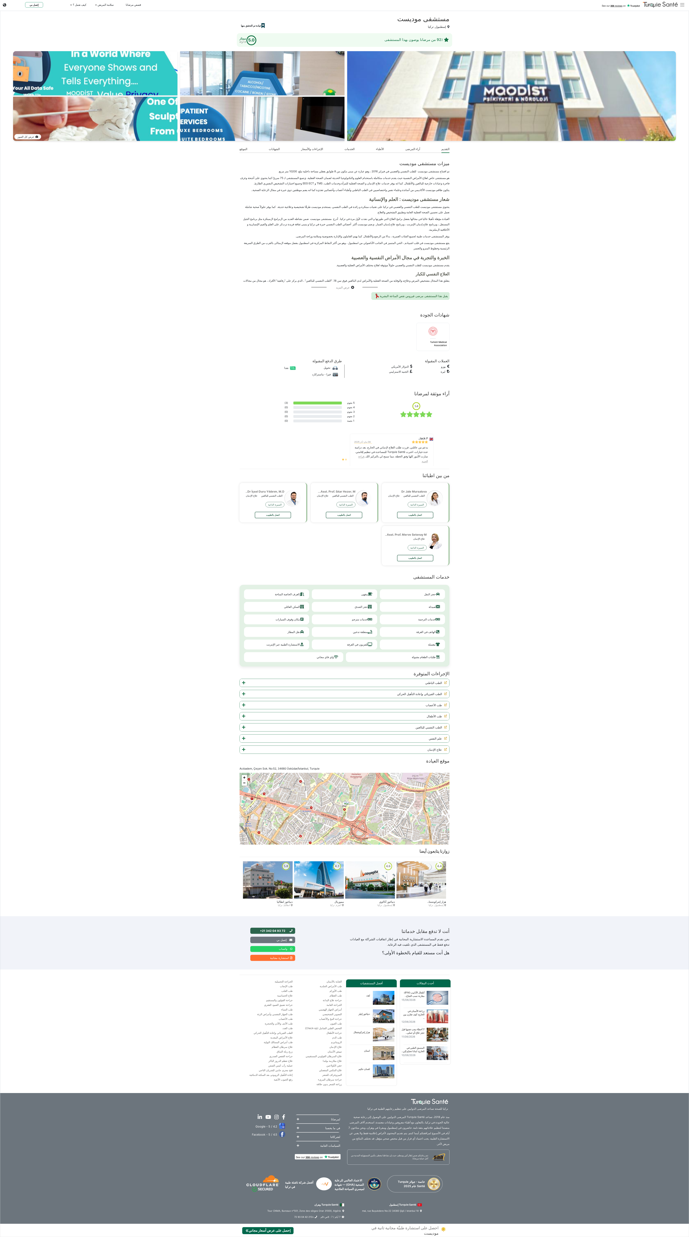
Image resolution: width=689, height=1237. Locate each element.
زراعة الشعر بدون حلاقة (329, 1084)
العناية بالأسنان (334, 981)
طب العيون (336, 1023)
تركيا (430, 27)
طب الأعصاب (434, 705)
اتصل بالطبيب (415, 514)
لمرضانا (335, 1119)
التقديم (445, 149)
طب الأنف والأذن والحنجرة (279, 1023)
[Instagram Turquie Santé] (275, 1118)
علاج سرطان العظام (282, 1046)
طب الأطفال (434, 716)
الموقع (243, 149)
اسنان (367, 1050)
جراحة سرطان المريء (330, 1079)
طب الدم (337, 1037)
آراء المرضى (412, 149)
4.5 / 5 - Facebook (264, 1134)
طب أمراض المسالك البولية (278, 1042)
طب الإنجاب (286, 986)
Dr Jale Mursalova (414, 491)
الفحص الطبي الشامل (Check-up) (323, 1028)
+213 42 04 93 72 (304, 1216)
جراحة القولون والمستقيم (279, 1000)
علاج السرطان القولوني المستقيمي (324, 1056)
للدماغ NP (389, 901)
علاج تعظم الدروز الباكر (280, 1060)
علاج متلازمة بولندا (332, 1060)
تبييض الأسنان (335, 1051)
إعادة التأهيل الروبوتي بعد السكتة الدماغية (271, 1074)
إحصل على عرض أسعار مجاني (268, 1230)
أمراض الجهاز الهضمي (330, 1009)
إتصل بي (34, 4)
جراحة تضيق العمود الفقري (278, 1004)
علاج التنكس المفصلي (330, 1070)
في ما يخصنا (332, 1128)
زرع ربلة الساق (285, 1051)
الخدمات (349, 149)
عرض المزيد (343, 287)
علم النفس (435, 738)
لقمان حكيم (286, 901)
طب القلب (287, 990)
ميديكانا (442, 901)
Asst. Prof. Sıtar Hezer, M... (336, 491)
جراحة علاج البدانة (332, 1000)
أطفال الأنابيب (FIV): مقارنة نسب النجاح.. (414, 994)
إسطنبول (440, 27)
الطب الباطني (433, 683)
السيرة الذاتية (417, 504)
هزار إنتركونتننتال (361, 1032)
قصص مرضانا (133, 4)
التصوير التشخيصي (332, 1014)
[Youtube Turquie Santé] (267, 1118)
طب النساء (287, 1009)
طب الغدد (287, 1028)
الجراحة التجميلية (284, 981)
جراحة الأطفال (334, 1032)
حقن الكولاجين (334, 1065)
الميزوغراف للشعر (332, 1074)
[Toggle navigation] (682, 4)
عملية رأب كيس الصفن (280, 1065)
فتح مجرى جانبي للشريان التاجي (276, 1070)
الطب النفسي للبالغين (429, 727)
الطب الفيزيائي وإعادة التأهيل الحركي (419, 694)
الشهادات (274, 149)
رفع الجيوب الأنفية (283, 1079)
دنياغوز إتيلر (337, 901)
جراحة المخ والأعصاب (330, 1018)
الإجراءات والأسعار (312, 149)
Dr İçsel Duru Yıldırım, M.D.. (265, 491)
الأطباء (380, 149)
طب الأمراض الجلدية (331, 986)
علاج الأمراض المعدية (281, 1037)
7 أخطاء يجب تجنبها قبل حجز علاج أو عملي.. (413, 1031)
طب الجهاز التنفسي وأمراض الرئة (275, 1014)
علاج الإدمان (434, 749)
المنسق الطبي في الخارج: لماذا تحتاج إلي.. (413, 1049)
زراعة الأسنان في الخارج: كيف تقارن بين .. (414, 1014)
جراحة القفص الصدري (281, 1056)
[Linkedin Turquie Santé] (259, 1118)
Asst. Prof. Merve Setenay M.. (406, 534)
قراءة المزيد (364, 456)
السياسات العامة (330, 1145)
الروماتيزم (336, 1042)
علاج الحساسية (285, 995)
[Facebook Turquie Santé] (282, 1118)
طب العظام (336, 995)
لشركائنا (335, 1137)
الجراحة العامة (334, 1004)
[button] (344, 683)
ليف (368, 995)
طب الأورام (336, 990)
